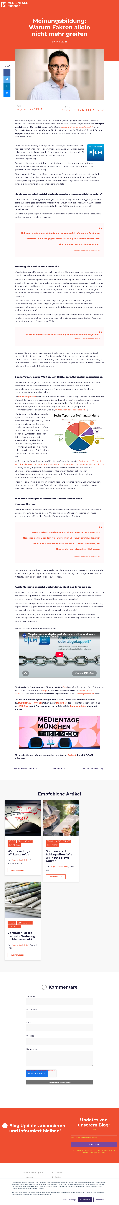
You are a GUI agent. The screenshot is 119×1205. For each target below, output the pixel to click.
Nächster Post (91, 769)
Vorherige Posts (27, 769)
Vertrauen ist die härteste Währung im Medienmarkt (21, 936)
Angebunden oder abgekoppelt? (77, 127)
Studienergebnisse (27, 397)
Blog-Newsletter (78, 706)
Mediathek (61, 703)
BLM (65, 687)
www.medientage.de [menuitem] (33, 1173)
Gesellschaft (79, 110)
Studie (66, 110)
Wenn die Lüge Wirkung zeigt (19, 853)
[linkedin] (6, 86)
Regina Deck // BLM (29, 109)
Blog (44, 690)
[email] (6, 93)
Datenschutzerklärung (107, 1138)
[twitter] (6, 79)
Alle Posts (59, 769)
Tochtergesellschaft (85, 694)
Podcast (72, 755)
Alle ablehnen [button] (99, 1200)
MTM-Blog (23, 706)
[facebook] (6, 72)
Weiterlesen (17, 870)
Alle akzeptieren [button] (85, 1200)
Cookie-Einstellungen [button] (69, 1200)
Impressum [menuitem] (28, 1177)
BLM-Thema (96, 110)
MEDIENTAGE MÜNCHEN (30, 703)
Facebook (59, 1173)
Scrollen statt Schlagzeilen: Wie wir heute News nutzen (59, 856)
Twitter (58, 1177)
